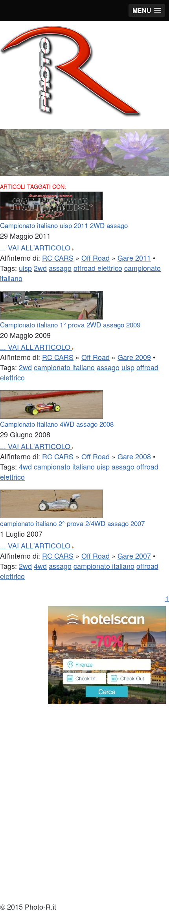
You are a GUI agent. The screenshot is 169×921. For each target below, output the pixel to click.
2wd (40, 268)
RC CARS (57, 257)
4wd (25, 466)
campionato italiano (64, 367)
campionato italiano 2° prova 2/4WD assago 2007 (72, 523)
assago (60, 268)
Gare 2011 (134, 257)
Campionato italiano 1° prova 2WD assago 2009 (70, 324)
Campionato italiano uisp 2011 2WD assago (64, 225)
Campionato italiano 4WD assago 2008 (57, 424)
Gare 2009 (134, 357)
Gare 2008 (134, 456)
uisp (25, 268)
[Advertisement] (84, 803)
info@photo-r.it (20, 896)
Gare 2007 (134, 555)
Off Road (95, 257)
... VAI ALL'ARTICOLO (36, 247)
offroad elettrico (97, 268)
